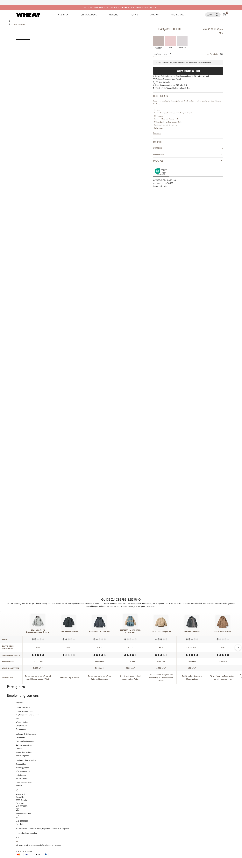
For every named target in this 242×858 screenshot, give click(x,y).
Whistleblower (21, 725)
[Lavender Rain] (182, 41)
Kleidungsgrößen (22, 767)
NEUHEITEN (63, 14)
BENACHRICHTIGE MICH (188, 70)
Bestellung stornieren (24, 782)
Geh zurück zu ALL (19, 24)
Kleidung (113, 14)
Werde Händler (22, 722)
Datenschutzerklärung (24, 745)
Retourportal (20, 737)
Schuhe (134, 14)
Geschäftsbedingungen (25, 741)
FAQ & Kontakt (21, 778)
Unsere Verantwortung (24, 711)
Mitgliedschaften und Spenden (27, 714)
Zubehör (154, 14)
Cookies (19, 748)
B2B (17, 718)
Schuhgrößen (21, 764)
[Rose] (170, 41)
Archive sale (177, 14)
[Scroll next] (238, 648)
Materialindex (21, 775)
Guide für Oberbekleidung (26, 760)
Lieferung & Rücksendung (26, 734)
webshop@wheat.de (23, 813)
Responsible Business (24, 752)
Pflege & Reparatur (23, 771)
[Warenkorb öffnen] (224, 15)
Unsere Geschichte (23, 707)
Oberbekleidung (89, 14)
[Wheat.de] (28, 14)
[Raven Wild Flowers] (158, 41)
